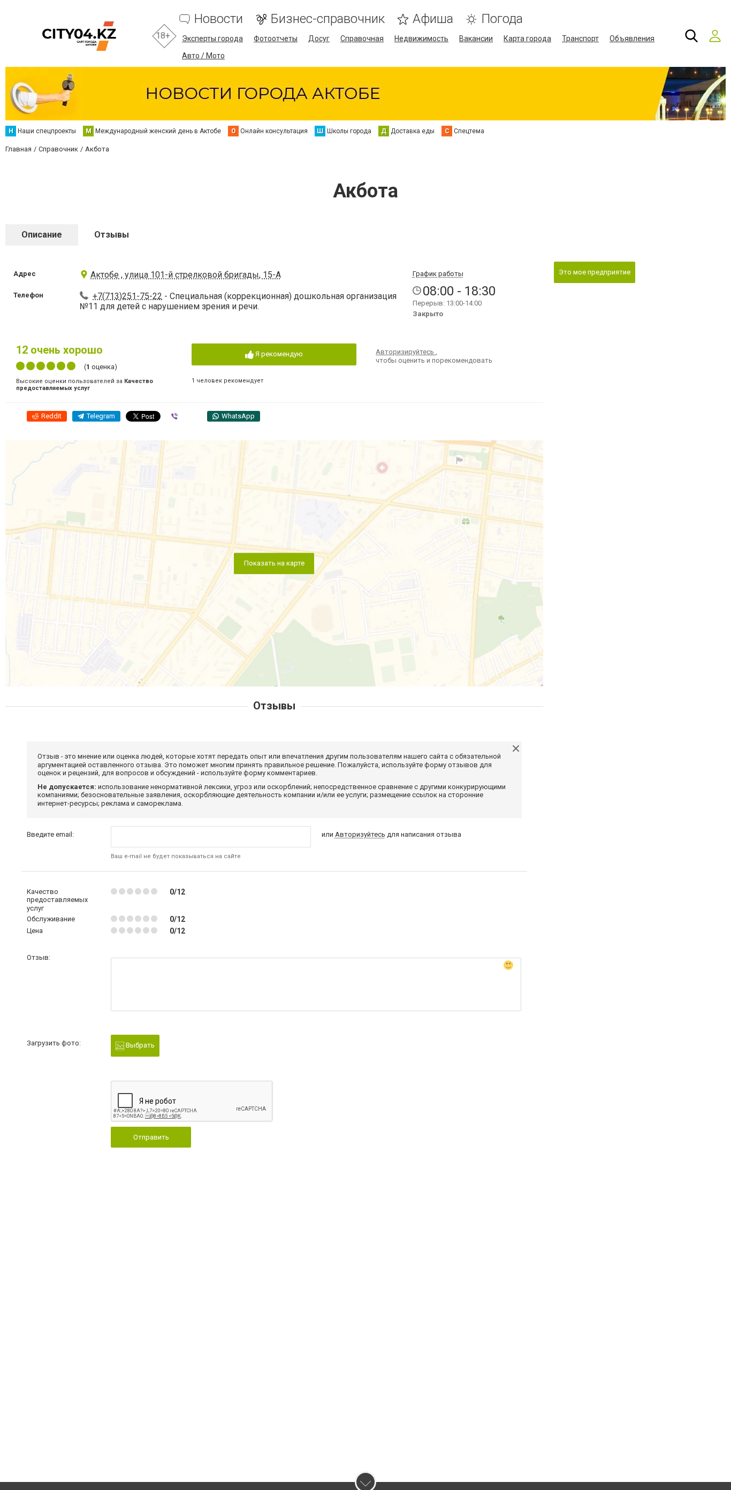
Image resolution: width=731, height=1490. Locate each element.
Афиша (433, 19)
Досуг (319, 38)
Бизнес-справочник (328, 19)
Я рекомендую (278, 354)
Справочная (362, 38)
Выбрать (139, 1045)
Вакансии (476, 38)
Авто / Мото (203, 55)
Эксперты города (212, 38)
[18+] (79, 36)
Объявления (632, 38)
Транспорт (580, 38)
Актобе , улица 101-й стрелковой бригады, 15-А (185, 275)
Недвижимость (421, 38)
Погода (502, 19)
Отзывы (111, 235)
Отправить (151, 1137)
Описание (41, 235)
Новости (218, 19)
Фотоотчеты (276, 38)
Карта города (527, 38)
